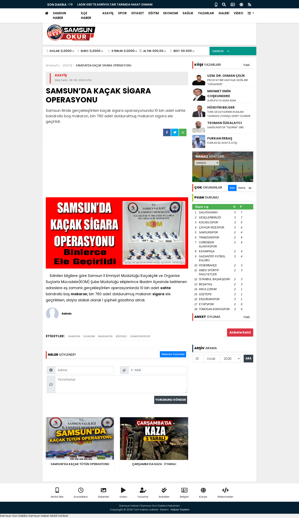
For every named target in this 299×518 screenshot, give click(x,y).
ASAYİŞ (107, 13)
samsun (74, 336)
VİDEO (238, 13)
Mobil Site (57, 497)
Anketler (164, 497)
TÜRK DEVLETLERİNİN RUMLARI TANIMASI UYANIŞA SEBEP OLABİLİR (228, 114)
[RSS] (249, 4)
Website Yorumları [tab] (173, 354)
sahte (165, 287)
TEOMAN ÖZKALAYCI (224, 123)
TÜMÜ (246, 65)
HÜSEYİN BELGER (221, 107)
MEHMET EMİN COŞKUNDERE (219, 93)
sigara (158, 294)
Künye (203, 497)
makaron (79, 294)
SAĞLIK (187, 13)
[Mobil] (216, 4)
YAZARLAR (206, 13)
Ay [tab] (250, 188)
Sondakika (81, 497)
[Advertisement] (117, 167)
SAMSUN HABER (59, 15)
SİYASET (137, 13)
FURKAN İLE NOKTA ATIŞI (222, 143)
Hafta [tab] (241, 188)
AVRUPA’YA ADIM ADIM (221, 100)
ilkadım (89, 336)
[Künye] (241, 4)
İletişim (184, 497)
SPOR (122, 13)
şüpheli (121, 336)
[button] (251, 13)
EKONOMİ (170, 13)
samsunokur (140, 336)
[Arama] (224, 4)
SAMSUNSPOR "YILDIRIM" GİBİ (225, 127)
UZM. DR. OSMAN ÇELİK (226, 75)
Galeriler (103, 497)
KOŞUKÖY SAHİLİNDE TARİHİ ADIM (101, 4)
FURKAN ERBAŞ (219, 138)
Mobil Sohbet (59, 516)
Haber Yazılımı (180, 509)
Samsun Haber (38, 516)
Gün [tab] (232, 188)
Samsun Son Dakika (14, 516)
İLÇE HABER (86, 15)
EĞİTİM (153, 13)
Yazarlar (142, 497)
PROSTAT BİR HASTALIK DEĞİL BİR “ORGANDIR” (227, 82)
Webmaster (225, 497)
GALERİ (223, 13)
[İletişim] (233, 4)
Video (123, 497)
